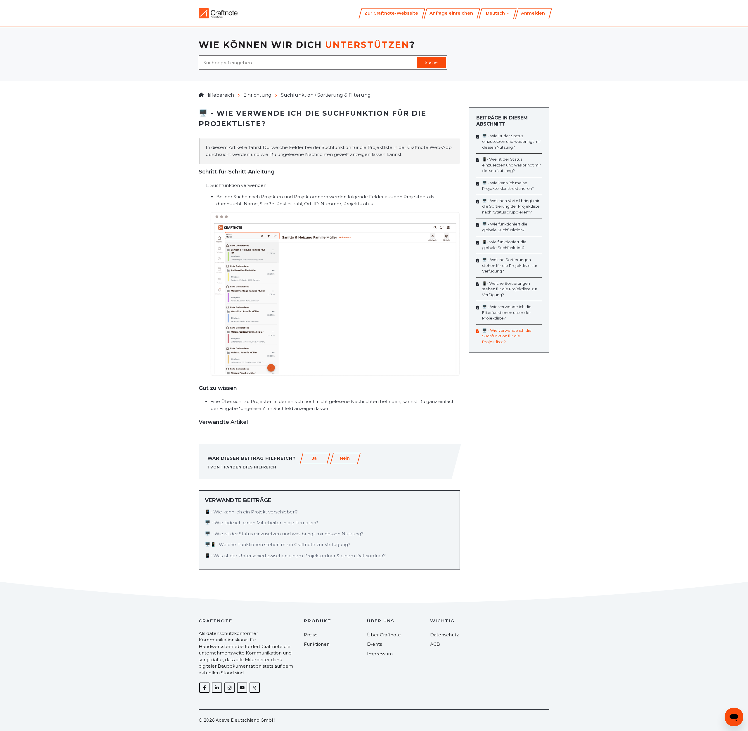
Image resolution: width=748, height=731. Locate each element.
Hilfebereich (219, 95)
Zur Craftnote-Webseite (391, 13)
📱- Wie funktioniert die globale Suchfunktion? (504, 244)
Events (374, 644)
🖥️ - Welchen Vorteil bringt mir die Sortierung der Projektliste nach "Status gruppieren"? (511, 206)
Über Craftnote (384, 635)
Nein (345, 458)
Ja (314, 458)
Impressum (380, 654)
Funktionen (317, 644)
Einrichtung (257, 95)
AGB (435, 644)
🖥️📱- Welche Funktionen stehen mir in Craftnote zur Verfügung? (277, 544)
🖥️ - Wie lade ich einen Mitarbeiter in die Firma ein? (261, 522)
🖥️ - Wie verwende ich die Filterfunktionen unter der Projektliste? (506, 312)
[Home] (218, 13)
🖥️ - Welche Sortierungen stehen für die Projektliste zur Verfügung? (509, 265)
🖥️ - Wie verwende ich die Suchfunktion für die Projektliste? (506, 336)
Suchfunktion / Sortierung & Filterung (326, 95)
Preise (311, 635)
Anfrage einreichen (451, 13)
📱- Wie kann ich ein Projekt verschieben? (251, 512)
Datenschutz (444, 635)
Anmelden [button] (533, 13)
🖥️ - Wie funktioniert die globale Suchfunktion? (504, 227)
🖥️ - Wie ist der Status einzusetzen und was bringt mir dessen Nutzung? (284, 533)
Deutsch (496, 13)
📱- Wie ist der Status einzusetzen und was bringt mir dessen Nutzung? (511, 165)
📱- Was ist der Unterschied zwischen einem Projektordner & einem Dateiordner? (295, 555)
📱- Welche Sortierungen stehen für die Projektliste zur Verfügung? (509, 289)
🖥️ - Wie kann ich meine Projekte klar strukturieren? (508, 185)
